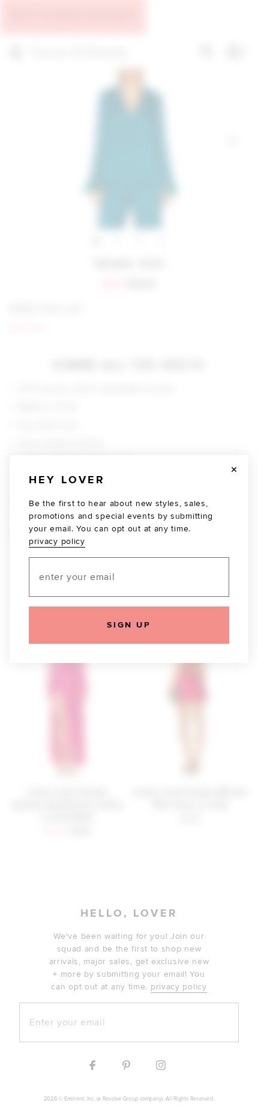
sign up (129, 625)
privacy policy (57, 541)
